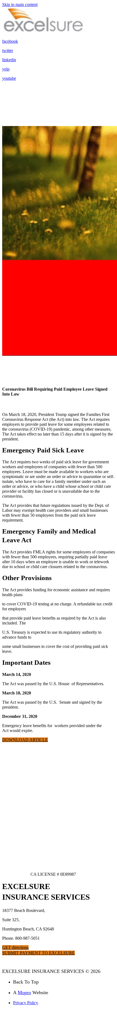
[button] (25, 739)
